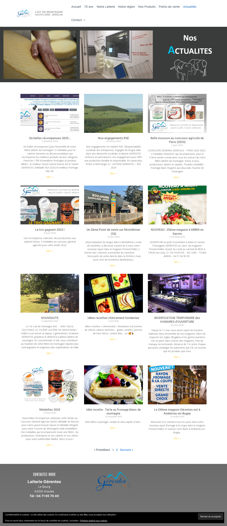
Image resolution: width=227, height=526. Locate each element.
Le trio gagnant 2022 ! (50, 229)
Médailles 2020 (49, 409)
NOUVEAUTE (49, 318)
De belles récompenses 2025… (49, 138)
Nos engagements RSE (113, 138)
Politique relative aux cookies (93, 520)
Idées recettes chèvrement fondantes (113, 318)
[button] (83, 20)
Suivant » (126, 450)
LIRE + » (49, 177)
